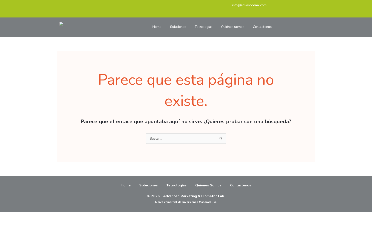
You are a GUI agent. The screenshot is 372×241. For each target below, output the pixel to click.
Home (156, 26)
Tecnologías (203, 26)
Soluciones (178, 26)
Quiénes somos (232, 26)
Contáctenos (262, 26)
